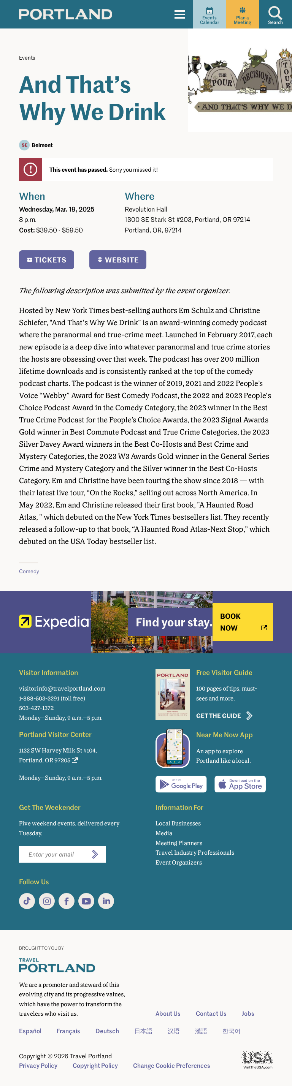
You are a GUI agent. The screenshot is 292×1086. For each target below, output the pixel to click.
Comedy (29, 571)
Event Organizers (179, 862)
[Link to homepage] (65, 14)
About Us (168, 1013)
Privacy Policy (38, 1065)
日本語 (143, 1031)
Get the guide (218, 715)
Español (30, 1031)
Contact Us (211, 1013)
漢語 (201, 1031)
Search (275, 22)
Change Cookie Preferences (171, 1065)
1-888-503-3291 (39, 698)
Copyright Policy (95, 1065)
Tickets (51, 260)
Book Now (230, 621)
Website (122, 260)
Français (68, 1031)
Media (164, 833)
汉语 (174, 1031)
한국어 (231, 1031)
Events (27, 57)
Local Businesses (178, 823)
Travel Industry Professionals (195, 852)
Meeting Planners (179, 843)
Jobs (248, 1013)
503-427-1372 (36, 707)
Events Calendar (209, 19)
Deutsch (107, 1031)
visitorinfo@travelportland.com (62, 688)
